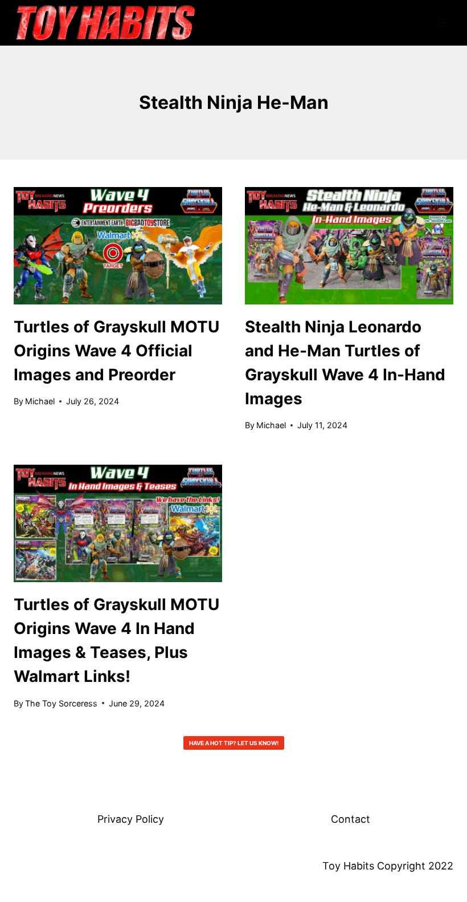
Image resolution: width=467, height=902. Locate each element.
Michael (40, 401)
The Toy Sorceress (61, 703)
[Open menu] (442, 22)
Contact (350, 819)
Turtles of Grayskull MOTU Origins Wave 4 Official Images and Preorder (116, 350)
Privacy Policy (130, 819)
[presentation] (118, 245)
